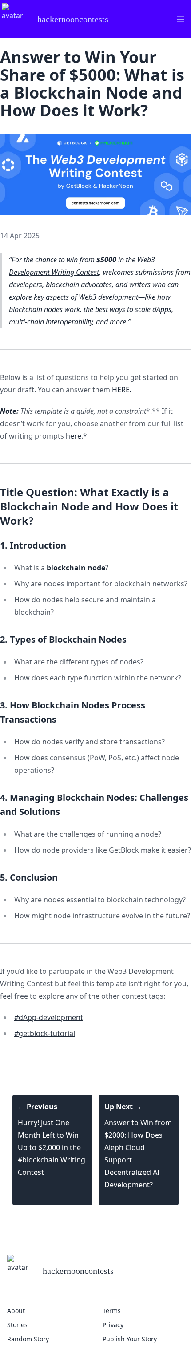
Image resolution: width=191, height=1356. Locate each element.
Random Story (28, 1339)
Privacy (113, 1324)
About (16, 1310)
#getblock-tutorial (44, 1033)
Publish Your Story (130, 1339)
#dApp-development (48, 1017)
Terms (112, 1310)
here (73, 436)
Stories (17, 1324)
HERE (121, 390)
